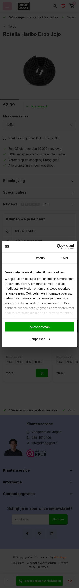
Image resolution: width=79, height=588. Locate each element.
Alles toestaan (40, 327)
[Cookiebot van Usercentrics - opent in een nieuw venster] (56, 246)
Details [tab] (40, 258)
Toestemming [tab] (14, 258)
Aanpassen (37, 338)
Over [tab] (64, 258)
